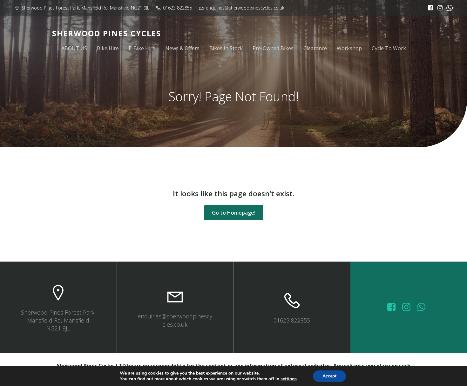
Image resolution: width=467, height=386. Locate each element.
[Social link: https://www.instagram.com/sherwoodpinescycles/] (438, 8)
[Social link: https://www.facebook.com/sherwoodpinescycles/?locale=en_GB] (429, 8)
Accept (329, 376)
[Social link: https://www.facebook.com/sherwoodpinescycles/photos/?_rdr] (393, 307)
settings (289, 379)
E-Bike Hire (142, 48)
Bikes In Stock (226, 48)
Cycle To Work (389, 48)
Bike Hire (108, 48)
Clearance (315, 48)
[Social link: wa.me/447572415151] (423, 307)
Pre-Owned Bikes (273, 48)
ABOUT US (74, 48)
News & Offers (182, 48)
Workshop (349, 48)
